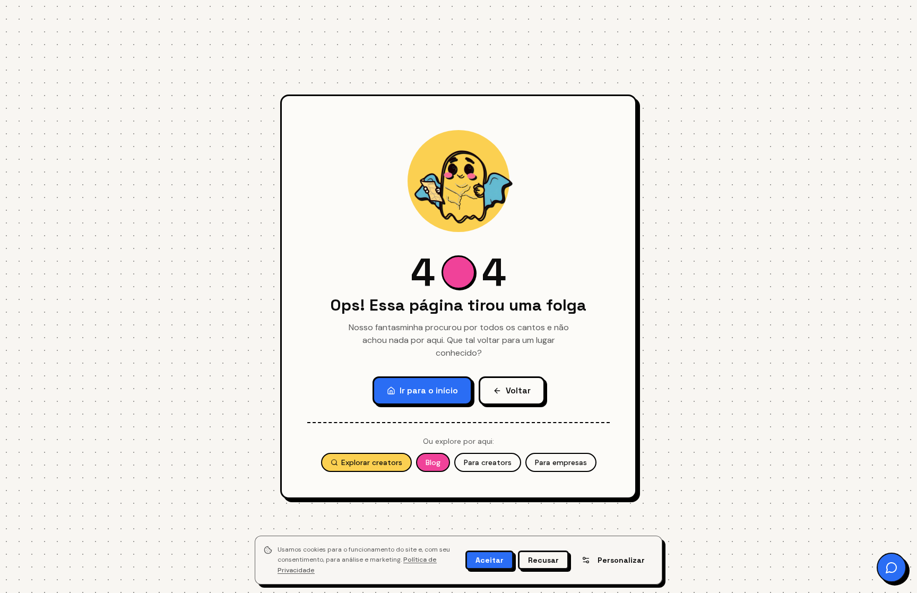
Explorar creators (371, 462)
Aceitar (489, 560)
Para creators (488, 462)
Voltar (518, 390)
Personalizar (621, 560)
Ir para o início (429, 390)
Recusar (543, 560)
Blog (433, 462)
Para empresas (561, 462)
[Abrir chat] (891, 567)
